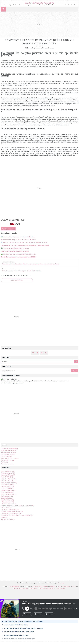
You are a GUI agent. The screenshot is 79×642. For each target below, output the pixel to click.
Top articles (52, 586)
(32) (7, 481)
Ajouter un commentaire (17, 280)
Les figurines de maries (8, 454)
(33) (8, 479)
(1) (8, 504)
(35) (7, 477)
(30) (9, 482)
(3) (7, 500)
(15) (8, 490)
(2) (7, 502)
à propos (50, 614)
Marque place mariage (7, 460)
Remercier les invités (7, 464)
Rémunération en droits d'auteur (21, 588)
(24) (7, 488)
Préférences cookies (60, 588)
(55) (8, 475)
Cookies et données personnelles (46, 588)
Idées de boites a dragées (8, 450)
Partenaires (4, 462)
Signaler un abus (66, 586)
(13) (8, 494)
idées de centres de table (8, 452)
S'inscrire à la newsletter (8, 229)
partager (39, 614)
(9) (7, 496)
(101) (8, 471)
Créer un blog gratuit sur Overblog (40, 586)
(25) (7, 484)
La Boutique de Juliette (39, 3)
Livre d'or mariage (6, 456)
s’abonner (28, 614)
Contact (59, 586)
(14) (7, 492)
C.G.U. (74, 586)
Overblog (60, 583)
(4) (7, 498)
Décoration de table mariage (9, 448)
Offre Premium (33, 588)
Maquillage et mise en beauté (10, 458)
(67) (8, 473)
